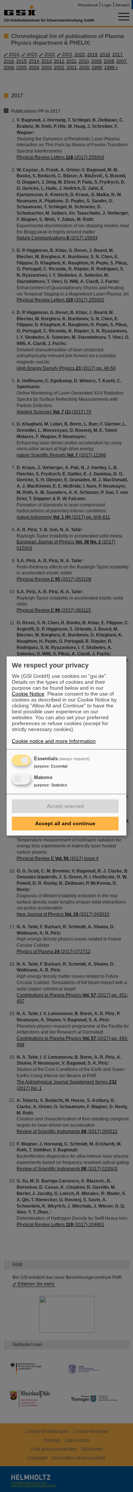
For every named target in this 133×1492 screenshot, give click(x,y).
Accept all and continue (65, 823)
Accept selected (65, 806)
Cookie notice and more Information (54, 741)
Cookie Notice (28, 694)
